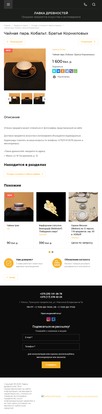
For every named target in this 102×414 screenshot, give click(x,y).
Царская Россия (58, 49)
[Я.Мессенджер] (54, 71)
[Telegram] (67, 71)
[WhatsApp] (75, 71)
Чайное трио (13, 225)
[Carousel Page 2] (52, 252)
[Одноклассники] (63, 71)
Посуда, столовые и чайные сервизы (46, 25)
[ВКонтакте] (58, 71)
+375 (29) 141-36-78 (51, 293)
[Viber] (71, 71)
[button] (8, 4)
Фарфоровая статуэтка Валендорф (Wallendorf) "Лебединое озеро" (50, 228)
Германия (43, 235)
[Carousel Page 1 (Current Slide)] (49, 252)
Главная (7, 25)
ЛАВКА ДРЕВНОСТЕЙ (51, 13)
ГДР (8, 229)
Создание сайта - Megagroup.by (82, 396)
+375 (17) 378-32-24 (51, 297)
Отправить (51, 365)
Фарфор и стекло (21, 25)
